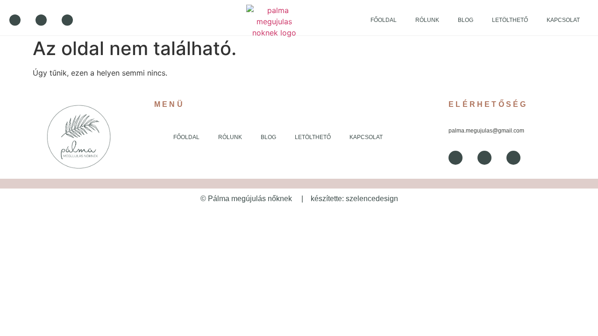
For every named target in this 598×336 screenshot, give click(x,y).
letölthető (510, 20)
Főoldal (383, 20)
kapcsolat (563, 20)
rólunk (427, 20)
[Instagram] (67, 20)
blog (465, 20)
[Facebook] (15, 20)
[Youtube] (41, 20)
